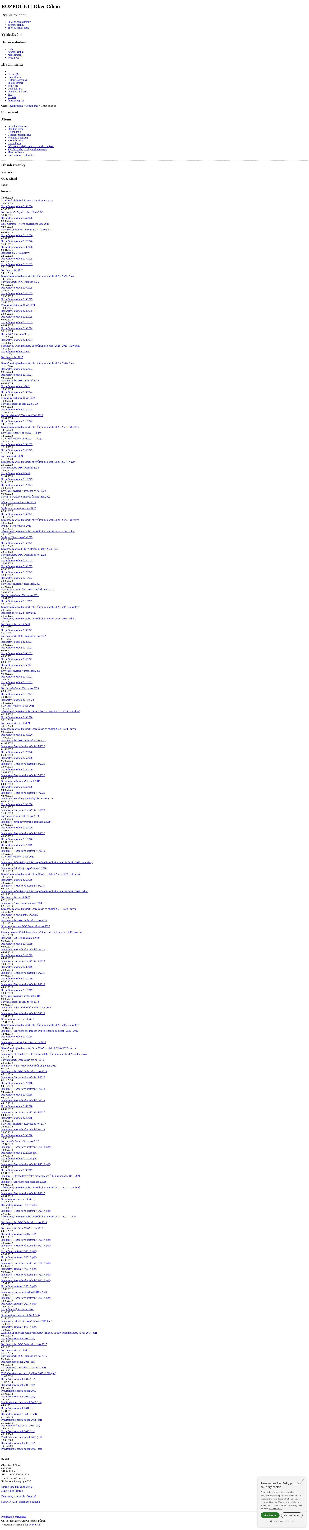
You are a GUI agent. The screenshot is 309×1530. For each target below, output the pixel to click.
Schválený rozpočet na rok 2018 (17, 1199)
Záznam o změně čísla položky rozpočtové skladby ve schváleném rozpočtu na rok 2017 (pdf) (49, 1332)
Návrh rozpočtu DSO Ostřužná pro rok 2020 (24, 920)
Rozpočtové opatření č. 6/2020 (17, 758)
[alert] (282, 1502)
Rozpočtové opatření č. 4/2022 (17, 560)
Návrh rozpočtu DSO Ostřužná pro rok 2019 (24, 1071)
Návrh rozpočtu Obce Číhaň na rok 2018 (22, 1228)
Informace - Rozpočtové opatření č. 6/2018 (23, 1100)
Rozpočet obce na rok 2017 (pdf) (18, 1338)
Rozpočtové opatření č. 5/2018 (17, 1094)
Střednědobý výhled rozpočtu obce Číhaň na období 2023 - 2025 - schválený (40, 607)
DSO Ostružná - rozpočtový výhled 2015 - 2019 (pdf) (28, 1373)
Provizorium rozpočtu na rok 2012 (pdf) (21, 1402)
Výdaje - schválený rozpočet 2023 (18, 508)
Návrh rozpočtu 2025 (12, 357)
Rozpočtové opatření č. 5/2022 (17, 543)
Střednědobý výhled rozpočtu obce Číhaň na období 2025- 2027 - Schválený (40, 427)
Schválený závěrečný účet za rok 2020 (20, 670)
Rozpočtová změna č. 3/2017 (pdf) (19, 1286)
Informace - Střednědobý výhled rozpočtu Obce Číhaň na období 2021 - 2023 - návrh (44, 891)
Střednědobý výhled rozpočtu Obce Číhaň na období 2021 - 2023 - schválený (40, 874)
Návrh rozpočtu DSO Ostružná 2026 (20, 281)
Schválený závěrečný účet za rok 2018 (20, 996)
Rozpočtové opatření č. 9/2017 (17, 1170)
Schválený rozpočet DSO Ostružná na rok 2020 (25, 926)
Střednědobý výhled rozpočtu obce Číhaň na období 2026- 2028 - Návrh (38, 363)
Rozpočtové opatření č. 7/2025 (17, 264)
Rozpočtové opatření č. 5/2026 (17, 206)
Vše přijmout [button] (270, 1515)
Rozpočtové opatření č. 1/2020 (17, 839)
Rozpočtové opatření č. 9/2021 (17, 630)
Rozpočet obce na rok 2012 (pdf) (18, 1396)
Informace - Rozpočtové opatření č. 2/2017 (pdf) (26, 1297)
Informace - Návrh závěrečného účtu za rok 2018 (26, 1007)
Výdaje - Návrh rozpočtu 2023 (17, 537)
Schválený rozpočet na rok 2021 (17, 705)
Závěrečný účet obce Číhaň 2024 (18, 305)
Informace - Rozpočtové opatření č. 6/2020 (23, 763)
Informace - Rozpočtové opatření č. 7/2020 (23, 746)
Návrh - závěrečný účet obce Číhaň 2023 (22, 415)
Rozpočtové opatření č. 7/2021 (17, 647)
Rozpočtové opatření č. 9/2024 (17, 328)
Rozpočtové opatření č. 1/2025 (17, 322)
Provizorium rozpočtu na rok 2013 (18, 1390)
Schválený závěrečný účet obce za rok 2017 (23, 1123)
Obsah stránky (13, 165)
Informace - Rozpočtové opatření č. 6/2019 (23, 885)
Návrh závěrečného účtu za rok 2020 (20, 688)
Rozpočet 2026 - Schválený (15, 252)
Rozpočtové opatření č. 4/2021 (17, 659)
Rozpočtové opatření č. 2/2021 (17, 682)
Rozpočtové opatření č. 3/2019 (17, 967)
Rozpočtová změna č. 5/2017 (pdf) (19, 1257)
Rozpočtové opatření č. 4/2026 (17, 218)
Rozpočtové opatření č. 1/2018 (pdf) (19, 1158)
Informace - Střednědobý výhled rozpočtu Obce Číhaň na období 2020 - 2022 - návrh (44, 1054)
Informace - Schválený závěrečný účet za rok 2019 (27, 798)
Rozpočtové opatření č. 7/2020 (17, 752)
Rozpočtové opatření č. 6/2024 (17, 369)
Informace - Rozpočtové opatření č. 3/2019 (23, 972)
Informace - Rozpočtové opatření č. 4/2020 (23, 792)
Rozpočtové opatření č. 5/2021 (17, 665)
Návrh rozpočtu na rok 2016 (15, 1350)
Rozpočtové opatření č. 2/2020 (17, 827)
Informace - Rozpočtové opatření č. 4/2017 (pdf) (26, 1274)
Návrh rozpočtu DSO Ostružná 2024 (20, 467)
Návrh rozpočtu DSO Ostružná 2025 (20, 380)
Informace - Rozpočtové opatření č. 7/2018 (23, 1077)
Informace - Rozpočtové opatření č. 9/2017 (23, 1193)
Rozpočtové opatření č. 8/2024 (17, 340)
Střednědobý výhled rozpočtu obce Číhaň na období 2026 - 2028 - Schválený (40, 345)
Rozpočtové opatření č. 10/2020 (17, 699)
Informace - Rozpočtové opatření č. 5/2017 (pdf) (26, 1263)
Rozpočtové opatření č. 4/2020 (17, 787)
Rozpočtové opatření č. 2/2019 (17, 978)
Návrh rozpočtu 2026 (12, 270)
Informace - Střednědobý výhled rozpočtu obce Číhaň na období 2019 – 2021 (40, 1176)
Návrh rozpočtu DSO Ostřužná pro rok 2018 (24, 1222)
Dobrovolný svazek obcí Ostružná (18, 1496)
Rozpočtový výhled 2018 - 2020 (17, 1309)
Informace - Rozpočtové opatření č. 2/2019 (23, 984)
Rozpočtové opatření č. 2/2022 (17, 572)
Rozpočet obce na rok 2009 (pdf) (18, 1443)
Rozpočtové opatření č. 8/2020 (17, 734)
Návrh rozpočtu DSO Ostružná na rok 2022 (23, 636)
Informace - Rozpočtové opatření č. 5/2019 (23, 949)
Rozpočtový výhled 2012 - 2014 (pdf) (20, 1425)
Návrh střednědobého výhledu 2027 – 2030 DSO (26, 229)
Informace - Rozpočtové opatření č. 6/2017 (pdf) (26, 1245)
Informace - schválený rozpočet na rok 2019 (23, 1042)
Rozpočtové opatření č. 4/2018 (17, 1117)
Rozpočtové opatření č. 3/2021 (17, 676)
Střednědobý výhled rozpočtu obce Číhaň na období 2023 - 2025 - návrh (38, 618)
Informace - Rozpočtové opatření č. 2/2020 (23, 833)
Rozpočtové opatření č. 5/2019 (17, 943)
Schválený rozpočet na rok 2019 (17, 1019)
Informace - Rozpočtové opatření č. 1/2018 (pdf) (26, 1164)
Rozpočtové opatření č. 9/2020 (17, 717)
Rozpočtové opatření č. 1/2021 (17, 694)
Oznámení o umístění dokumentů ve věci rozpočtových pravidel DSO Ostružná (41, 932)
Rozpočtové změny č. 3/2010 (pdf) (19, 1414)
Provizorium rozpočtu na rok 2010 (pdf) (21, 1437)
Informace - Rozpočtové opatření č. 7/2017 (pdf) (26, 1239)
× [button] (303, 1480)
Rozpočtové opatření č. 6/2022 (17, 514)
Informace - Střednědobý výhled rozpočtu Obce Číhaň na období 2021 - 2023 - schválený (47, 862)
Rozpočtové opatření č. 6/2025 (17, 287)
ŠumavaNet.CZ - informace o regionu (20, 1501)
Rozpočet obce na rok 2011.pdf (17, 1408)
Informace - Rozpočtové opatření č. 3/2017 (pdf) (26, 1280)
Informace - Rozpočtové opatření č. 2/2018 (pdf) (26, 1147)
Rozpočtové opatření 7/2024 (15, 351)
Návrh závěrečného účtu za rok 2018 (20, 1001)
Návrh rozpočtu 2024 (12, 456)
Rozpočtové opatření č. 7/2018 (17, 1083)
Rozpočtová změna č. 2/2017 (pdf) (19, 1303)
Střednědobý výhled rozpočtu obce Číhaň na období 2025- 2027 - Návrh (38, 461)
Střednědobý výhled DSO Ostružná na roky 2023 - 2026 (30, 549)
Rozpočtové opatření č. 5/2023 (17, 444)
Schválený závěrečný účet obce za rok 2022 (23, 490)
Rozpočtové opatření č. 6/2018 (17, 1106)
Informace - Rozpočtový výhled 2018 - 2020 (24, 1292)
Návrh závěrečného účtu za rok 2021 (20, 595)
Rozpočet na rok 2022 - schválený (18, 612)
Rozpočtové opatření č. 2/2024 (17, 409)
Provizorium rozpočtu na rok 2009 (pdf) (21, 1448)
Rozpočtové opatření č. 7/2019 (17, 845)
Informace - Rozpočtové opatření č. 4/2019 (23, 961)
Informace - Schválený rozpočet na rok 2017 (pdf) (26, 1321)
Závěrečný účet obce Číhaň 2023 (18, 398)
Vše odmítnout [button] (292, 1515)
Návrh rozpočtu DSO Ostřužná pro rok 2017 (24, 1344)
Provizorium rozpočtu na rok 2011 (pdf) (21, 1419)
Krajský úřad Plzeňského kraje (16, 1486)
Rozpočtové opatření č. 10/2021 (17, 601)
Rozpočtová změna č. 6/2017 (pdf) (19, 1251)
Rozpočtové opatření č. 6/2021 (17, 653)
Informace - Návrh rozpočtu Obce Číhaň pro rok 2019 (28, 1065)
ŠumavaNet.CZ (32, 1524)
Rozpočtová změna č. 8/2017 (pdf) (19, 1205)
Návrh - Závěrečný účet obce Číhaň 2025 (22, 212)
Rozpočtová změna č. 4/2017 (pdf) (19, 1268)
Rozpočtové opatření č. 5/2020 (17, 769)
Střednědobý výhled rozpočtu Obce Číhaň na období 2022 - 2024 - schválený (40, 711)
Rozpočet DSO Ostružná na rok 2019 (20, 938)
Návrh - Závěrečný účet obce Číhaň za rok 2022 (25, 496)
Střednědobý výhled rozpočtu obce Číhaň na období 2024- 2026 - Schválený (40, 519)
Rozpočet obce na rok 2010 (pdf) (18, 1431)
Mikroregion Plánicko (12, 1490)
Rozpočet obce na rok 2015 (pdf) (18, 1361)
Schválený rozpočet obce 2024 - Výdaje (21, 438)
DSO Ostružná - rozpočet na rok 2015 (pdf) (23, 1367)
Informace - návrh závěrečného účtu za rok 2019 (26, 821)
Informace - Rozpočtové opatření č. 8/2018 (23, 1013)
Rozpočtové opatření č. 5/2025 (17, 299)
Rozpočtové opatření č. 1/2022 (17, 578)
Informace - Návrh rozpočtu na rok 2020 (21, 903)
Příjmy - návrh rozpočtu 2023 (16, 525)
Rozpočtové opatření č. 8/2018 (17, 1036)
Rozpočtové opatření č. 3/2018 (17, 1135)
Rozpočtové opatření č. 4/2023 (17, 450)
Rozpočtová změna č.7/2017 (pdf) (18, 1234)
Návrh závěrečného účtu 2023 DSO (19, 403)
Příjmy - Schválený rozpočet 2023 (18, 502)
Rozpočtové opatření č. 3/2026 (17, 247)
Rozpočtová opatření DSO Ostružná (19, 914)
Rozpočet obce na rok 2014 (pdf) (18, 1379)
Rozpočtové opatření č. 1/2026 (17, 235)
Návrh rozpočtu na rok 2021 (15, 723)
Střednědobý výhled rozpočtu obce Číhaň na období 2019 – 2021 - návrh (38, 1216)
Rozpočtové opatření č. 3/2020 (17, 804)
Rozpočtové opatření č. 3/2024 (17, 392)
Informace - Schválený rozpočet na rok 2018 (24, 1181)
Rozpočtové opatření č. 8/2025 (17, 258)
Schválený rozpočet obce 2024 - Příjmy (21, 432)
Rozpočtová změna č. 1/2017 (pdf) (19, 1327)
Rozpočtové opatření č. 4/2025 (17, 293)
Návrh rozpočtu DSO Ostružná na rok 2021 (23, 740)
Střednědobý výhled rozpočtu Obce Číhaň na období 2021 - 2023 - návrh (38, 908)
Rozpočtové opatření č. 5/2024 (17, 374)
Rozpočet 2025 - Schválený (15, 334)
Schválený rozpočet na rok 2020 (17, 856)
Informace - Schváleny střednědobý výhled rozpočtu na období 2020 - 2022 (39, 1030)
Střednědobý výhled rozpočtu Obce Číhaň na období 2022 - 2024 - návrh (38, 729)
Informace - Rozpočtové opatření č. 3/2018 (23, 1129)
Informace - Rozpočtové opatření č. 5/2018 (23, 1088)
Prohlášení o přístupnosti (13, 1516)
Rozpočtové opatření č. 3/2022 (17, 566)
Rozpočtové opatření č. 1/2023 (17, 479)
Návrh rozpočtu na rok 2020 (15, 897)
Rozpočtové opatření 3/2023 (15, 473)
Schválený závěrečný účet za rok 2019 (20, 781)
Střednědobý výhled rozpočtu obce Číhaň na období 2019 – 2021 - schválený (40, 1187)
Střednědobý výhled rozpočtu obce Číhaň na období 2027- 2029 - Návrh (38, 276)
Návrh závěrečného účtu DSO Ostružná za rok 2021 (28, 589)
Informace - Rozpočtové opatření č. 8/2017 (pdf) (26, 1210)
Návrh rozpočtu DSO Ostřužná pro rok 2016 (24, 1356)
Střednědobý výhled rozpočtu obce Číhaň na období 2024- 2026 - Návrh (38, 531)
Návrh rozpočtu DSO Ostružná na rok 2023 (23, 554)
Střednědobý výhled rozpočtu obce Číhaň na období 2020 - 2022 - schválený (40, 1025)
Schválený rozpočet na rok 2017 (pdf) (20, 1315)
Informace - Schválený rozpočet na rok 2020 (24, 868)
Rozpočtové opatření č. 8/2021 (17, 641)
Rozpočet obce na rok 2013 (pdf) (18, 1385)
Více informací (275, 1508)
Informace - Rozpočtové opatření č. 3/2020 (23, 810)
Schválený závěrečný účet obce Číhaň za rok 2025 (27, 200)
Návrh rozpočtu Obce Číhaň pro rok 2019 (22, 1059)
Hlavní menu (12, 64)
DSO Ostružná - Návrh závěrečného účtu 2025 (25, 223)
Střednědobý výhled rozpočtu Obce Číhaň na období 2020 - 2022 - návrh (38, 1048)
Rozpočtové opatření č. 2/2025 (17, 316)
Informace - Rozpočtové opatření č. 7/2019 (23, 850)
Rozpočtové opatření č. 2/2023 (17, 485)
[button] (282, 1521)
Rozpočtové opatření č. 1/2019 (17, 990)
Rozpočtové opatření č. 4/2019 (17, 955)
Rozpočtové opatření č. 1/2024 (17, 421)
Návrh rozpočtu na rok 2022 (15, 624)
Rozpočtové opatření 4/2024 (15, 386)
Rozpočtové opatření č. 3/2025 (17, 310)
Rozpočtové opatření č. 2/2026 (17, 241)
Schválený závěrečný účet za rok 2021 (20, 583)
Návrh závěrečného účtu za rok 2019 (20, 816)
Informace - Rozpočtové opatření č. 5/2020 (23, 775)
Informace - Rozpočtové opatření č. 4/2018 (23, 1112)
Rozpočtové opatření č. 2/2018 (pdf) (19, 1152)
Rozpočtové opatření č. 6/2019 (17, 879)
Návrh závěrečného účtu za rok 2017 (20, 1141)
